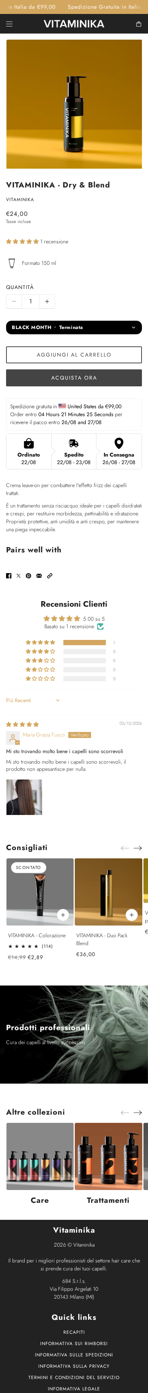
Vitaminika (20, 199)
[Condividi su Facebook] (9, 576)
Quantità (20, 287)
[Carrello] (138, 24)
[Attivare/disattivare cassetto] (9, 24)
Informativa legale (74, 1388)
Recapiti (74, 1332)
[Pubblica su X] (18, 575)
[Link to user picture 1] (24, 797)
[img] (22, 724)
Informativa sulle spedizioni (74, 1354)
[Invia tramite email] (39, 576)
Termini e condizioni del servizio (74, 1377)
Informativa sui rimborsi (74, 1343)
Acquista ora (74, 377)
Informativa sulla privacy (74, 1366)
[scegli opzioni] (63, 915)
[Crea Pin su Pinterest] (28, 576)
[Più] (47, 301)
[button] (23, 241)
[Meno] (14, 301)
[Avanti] (137, 848)
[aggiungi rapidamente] (131, 915)
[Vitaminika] (74, 24)
